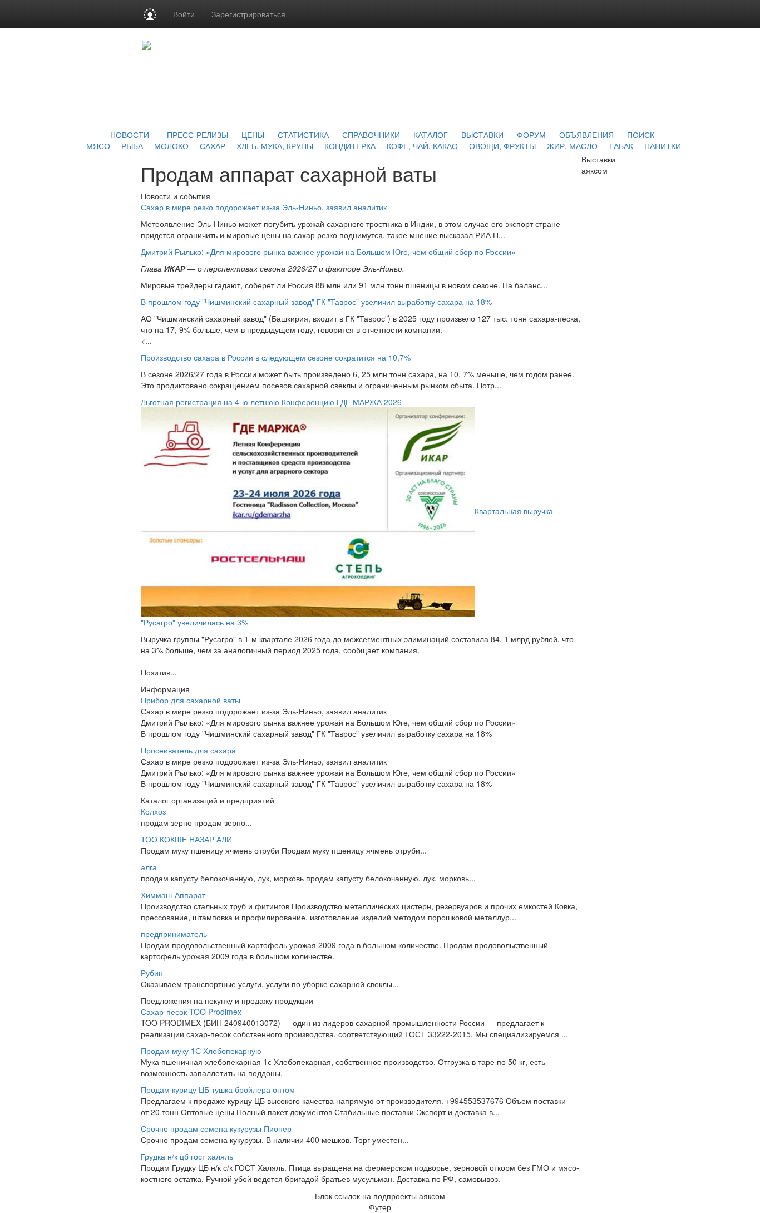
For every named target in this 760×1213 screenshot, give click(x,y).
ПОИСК (640, 134)
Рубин (152, 972)
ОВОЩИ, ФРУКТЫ (502, 145)
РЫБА (132, 145)
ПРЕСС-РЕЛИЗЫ (197, 134)
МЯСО (98, 145)
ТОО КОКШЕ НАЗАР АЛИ (186, 839)
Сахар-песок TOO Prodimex (191, 1011)
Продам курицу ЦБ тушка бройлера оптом (218, 1089)
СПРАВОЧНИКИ (371, 134)
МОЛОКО (171, 145)
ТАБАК (621, 145)
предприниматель (174, 933)
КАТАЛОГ (430, 134)
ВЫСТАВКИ (482, 134)
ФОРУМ (531, 134)
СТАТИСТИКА (303, 134)
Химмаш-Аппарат (173, 894)
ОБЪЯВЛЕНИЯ (586, 134)
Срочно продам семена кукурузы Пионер (216, 1128)
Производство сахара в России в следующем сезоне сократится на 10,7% (276, 357)
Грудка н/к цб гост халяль (187, 1156)
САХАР (212, 145)
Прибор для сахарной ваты (190, 700)
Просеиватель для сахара (188, 750)
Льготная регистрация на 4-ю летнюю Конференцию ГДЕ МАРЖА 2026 (271, 401)
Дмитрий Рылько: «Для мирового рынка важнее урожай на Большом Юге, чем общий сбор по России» (328, 251)
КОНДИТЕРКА (350, 145)
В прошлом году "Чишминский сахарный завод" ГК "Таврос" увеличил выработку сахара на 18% (316, 301)
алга (149, 866)
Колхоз (153, 811)
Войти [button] (184, 13)
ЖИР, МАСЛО (572, 145)
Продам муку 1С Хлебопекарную (201, 1050)
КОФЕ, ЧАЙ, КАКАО (422, 145)
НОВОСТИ (129, 134)
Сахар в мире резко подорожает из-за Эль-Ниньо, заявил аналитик (264, 207)
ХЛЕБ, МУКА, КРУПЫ (274, 145)
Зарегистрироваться (248, 13)
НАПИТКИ (662, 145)
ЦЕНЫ (252, 134)
